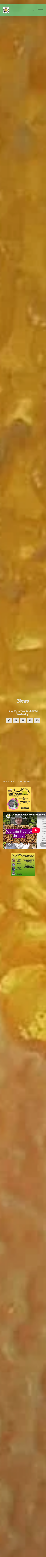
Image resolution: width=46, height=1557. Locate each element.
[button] (23, 752)
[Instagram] (16, 720)
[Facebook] (9, 720)
